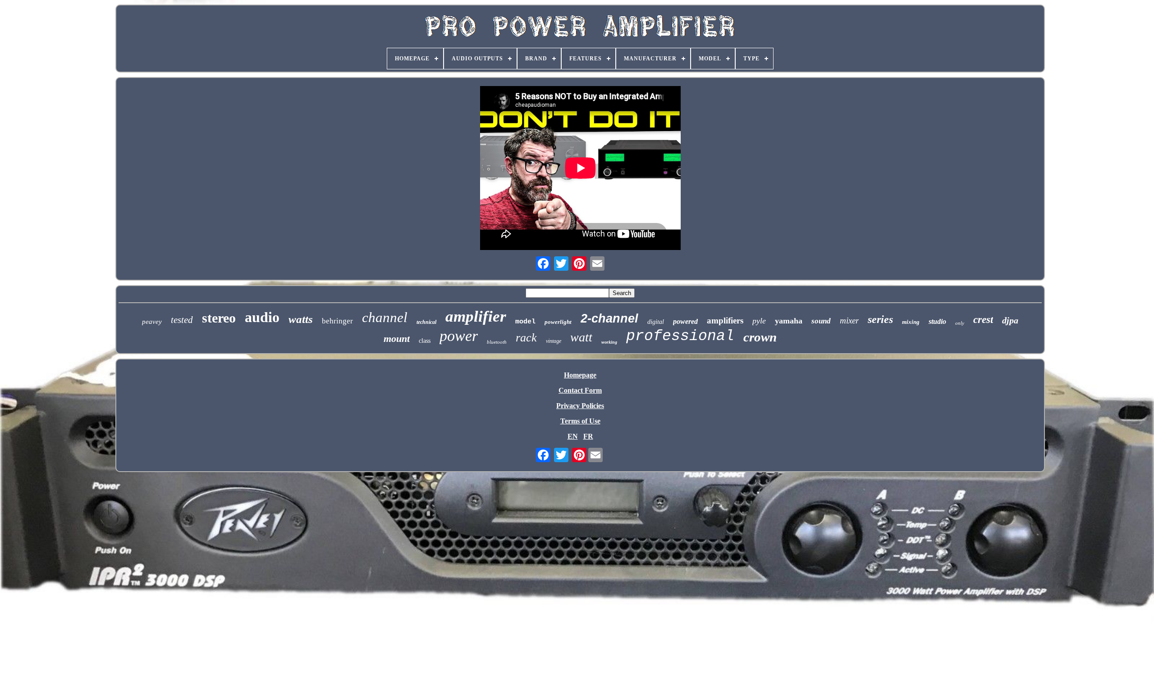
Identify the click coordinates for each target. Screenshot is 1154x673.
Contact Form (580, 390)
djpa (1010, 320)
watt (581, 337)
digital (655, 321)
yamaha (788, 320)
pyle (759, 320)
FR (588, 436)
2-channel (609, 318)
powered (685, 321)
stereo (219, 317)
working (609, 342)
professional (680, 336)
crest (983, 319)
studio (937, 321)
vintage (553, 341)
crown (760, 337)
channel (385, 317)
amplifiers (725, 320)
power (459, 335)
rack (526, 337)
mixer (849, 320)
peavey (152, 321)
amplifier (475, 316)
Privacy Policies (580, 405)
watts (300, 319)
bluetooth (497, 342)
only (959, 323)
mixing (911, 321)
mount (397, 338)
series (880, 319)
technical (426, 322)
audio (262, 317)
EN (573, 436)
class (424, 340)
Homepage (580, 375)
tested (182, 319)
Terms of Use (580, 421)
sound (821, 321)
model (525, 322)
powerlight (558, 321)
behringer (337, 321)
